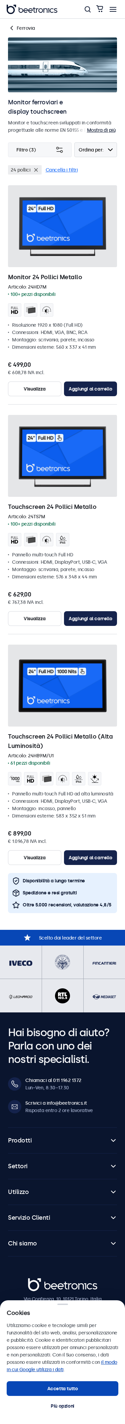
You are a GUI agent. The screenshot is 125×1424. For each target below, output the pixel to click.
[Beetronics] (32, 9)
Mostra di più (101, 130)
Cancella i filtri (62, 170)
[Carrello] (100, 9)
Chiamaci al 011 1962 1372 (53, 1080)
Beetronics (40, 1281)
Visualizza (34, 389)
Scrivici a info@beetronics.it (56, 1103)
